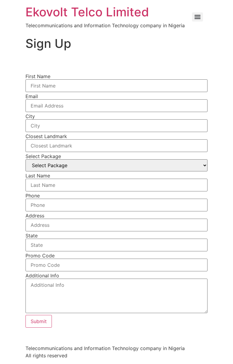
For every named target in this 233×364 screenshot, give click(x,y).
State (31, 235)
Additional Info (42, 275)
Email (31, 96)
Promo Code (40, 255)
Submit (39, 321)
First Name (37, 76)
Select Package (43, 156)
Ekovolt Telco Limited (87, 12)
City (30, 116)
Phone (32, 195)
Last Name (37, 175)
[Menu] (197, 17)
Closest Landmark (46, 136)
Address (34, 215)
